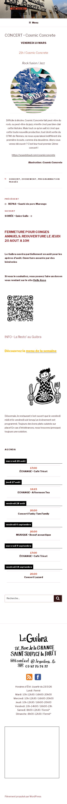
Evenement (29, 179)
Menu (35, 22)
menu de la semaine (41, 351)
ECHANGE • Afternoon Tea (34, 492)
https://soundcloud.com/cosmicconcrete (33, 155)
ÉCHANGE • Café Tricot (33, 471)
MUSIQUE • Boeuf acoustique (33, 534)
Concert (14, 179)
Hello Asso (39, 280)
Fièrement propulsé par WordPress (23, 796)
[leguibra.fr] (33, 642)
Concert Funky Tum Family (33, 513)
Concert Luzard (33, 577)
